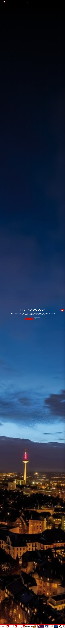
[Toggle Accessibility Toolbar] (62, 310)
